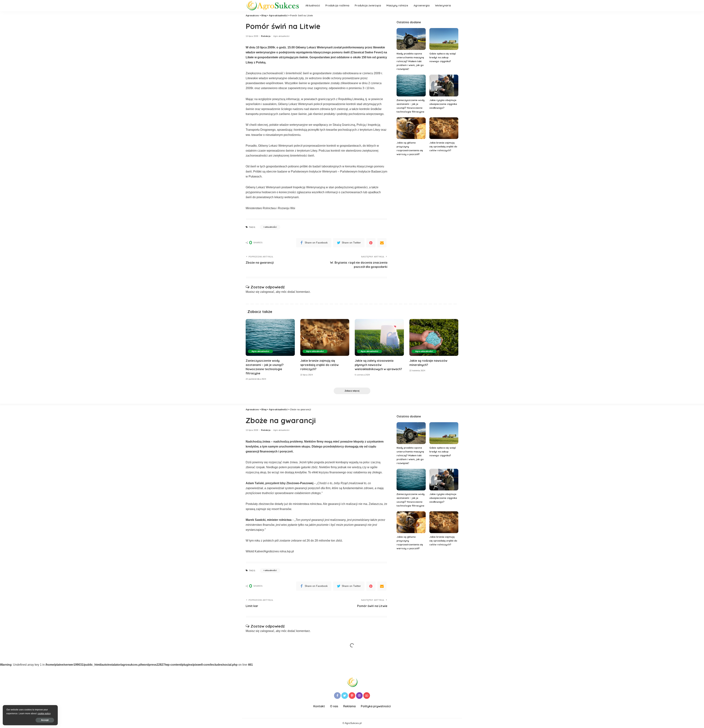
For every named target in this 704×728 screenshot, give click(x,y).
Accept (45, 720)
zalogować (267, 291)
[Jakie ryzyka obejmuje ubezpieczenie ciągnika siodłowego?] (443, 85)
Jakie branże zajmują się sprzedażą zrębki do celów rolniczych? (443, 146)
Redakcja (265, 36)
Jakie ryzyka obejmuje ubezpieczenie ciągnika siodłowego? (443, 104)
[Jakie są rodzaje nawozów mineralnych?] (434, 337)
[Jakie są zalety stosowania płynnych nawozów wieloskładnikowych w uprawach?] (379, 337)
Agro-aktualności (281, 36)
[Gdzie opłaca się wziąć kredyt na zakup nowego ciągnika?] (443, 39)
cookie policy (44, 713)
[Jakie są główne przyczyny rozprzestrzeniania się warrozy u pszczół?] (411, 128)
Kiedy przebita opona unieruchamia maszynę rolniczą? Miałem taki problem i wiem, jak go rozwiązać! (410, 61)
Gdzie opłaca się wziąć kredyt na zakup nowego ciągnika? (442, 57)
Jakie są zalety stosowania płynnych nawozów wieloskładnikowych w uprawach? (378, 365)
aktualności (271, 227)
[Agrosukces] (273, 6)
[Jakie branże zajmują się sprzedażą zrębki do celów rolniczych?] (443, 128)
